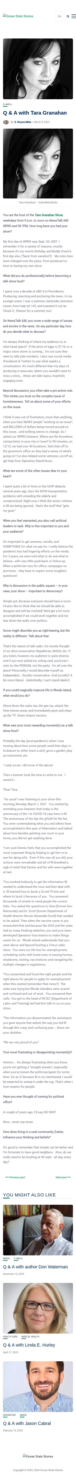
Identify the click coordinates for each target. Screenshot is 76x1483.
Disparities (9, 1415)
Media (6, 1258)
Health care (10, 1337)
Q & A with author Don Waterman (35, 1266)
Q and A (7, 104)
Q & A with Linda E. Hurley (29, 1345)
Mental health (30, 1337)
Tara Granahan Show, (49, 215)
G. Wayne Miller (22, 122)
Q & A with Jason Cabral (27, 1423)
